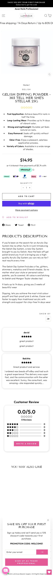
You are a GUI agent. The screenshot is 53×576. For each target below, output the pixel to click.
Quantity (26, 183)
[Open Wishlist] (49, 572)
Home (26, 85)
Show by (45, 314)
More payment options (26, 210)
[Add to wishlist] (4, 474)
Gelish (26, 89)
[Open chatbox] (5, 570)
